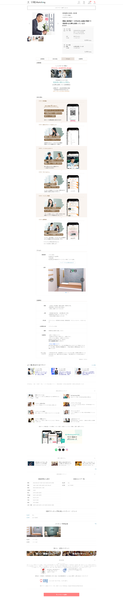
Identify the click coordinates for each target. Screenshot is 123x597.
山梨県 (37, 495)
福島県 (40, 492)
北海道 (34, 490)
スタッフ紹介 (58, 426)
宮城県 (37, 492)
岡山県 (34, 500)
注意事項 (81, 58)
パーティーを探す (62, 594)
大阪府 (34, 485)
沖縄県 (52, 505)
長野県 (40, 495)
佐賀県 (37, 505)
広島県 (37, 500)
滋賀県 (43, 485)
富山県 (34, 497)
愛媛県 (37, 502)
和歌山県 (49, 485)
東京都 (34, 482)
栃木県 (49, 482)
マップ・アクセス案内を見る (66, 262)
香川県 (34, 502)
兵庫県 (40, 485)
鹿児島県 (49, 505)
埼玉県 (44, 482)
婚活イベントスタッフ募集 (67, 426)
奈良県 (46, 485)
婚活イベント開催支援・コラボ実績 (46, 426)
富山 (69, 482)
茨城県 (47, 482)
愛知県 (34, 487)
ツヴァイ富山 (34, 539)
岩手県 (34, 492)
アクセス (68, 58)
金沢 (69, 485)
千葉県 (41, 482)
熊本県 (40, 505)
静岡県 (37, 487)
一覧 (95, 469)
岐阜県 (40, 487)
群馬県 (52, 482)
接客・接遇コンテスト (79, 426)
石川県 (37, 497)
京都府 (37, 485)
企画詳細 (42, 58)
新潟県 (34, 495)
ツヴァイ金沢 (34, 542)
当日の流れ (55, 58)
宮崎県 (46, 505)
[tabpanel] (43, 23)
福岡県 (34, 505)
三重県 (43, 487)
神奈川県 (37, 482)
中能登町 (71, 485)
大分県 (43, 505)
